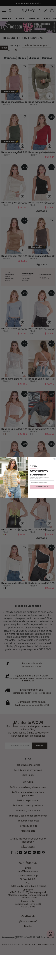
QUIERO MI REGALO (42, 486)
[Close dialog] (54, 459)
